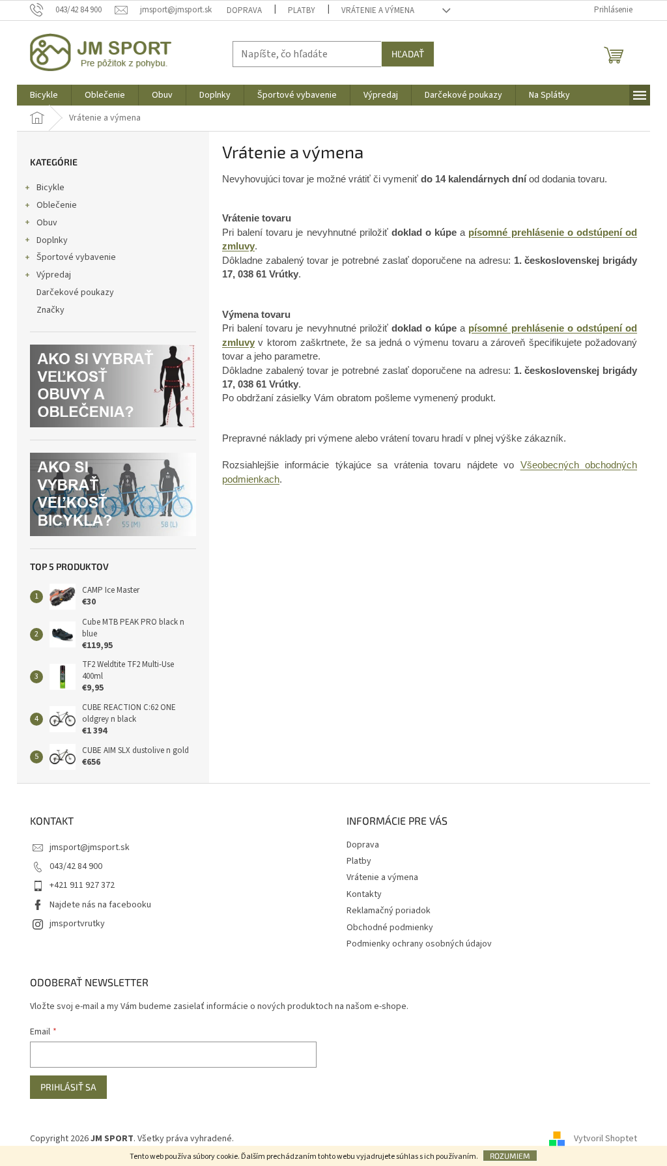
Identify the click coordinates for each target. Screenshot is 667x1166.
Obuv (46, 222)
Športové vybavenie (76, 257)
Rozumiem (510, 1155)
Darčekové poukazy (75, 292)
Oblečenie (56, 205)
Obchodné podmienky (390, 927)
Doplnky (52, 240)
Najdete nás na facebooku (100, 904)
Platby (301, 10)
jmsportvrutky (77, 923)
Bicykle (50, 187)
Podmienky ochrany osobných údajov (419, 943)
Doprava (244, 10)
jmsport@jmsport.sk (90, 847)
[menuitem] (44, 95)
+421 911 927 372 (82, 885)
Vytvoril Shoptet (605, 1138)
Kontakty (364, 894)
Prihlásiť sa (68, 1086)
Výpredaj (53, 274)
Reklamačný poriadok (389, 910)
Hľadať (407, 53)
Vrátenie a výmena (377, 10)
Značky (50, 310)
